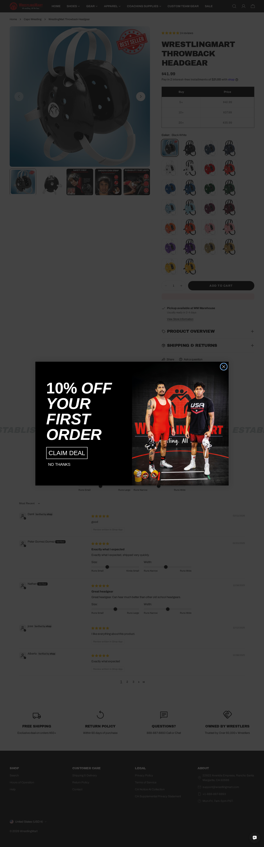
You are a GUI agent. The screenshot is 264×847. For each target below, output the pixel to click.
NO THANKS (59, 464)
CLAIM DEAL (67, 453)
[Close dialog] (223, 366)
